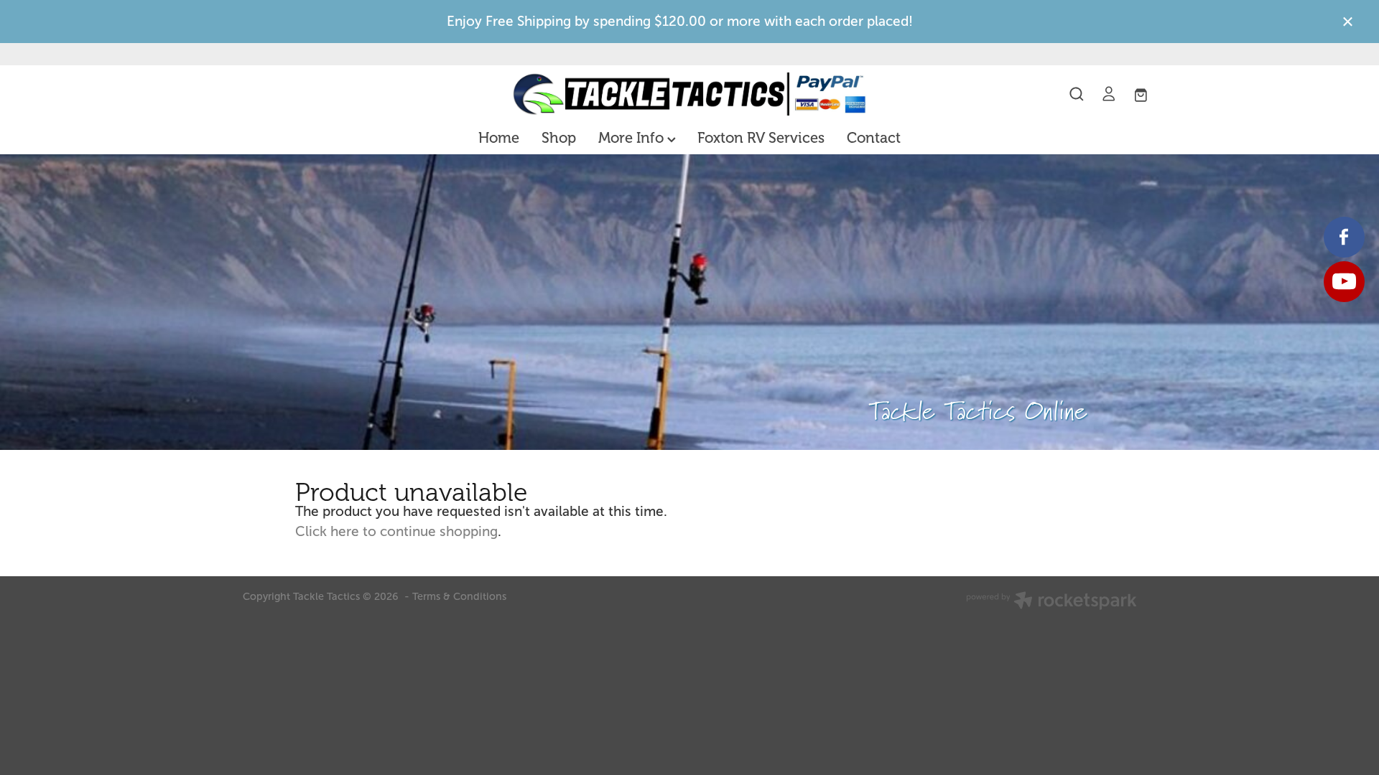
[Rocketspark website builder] (1051, 602)
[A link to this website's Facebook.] (1344, 237)
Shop (559, 138)
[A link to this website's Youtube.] (1344, 281)
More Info (632, 138)
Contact (874, 138)
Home (498, 138)
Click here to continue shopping (396, 531)
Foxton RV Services (761, 138)
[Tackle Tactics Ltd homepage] (689, 94)
